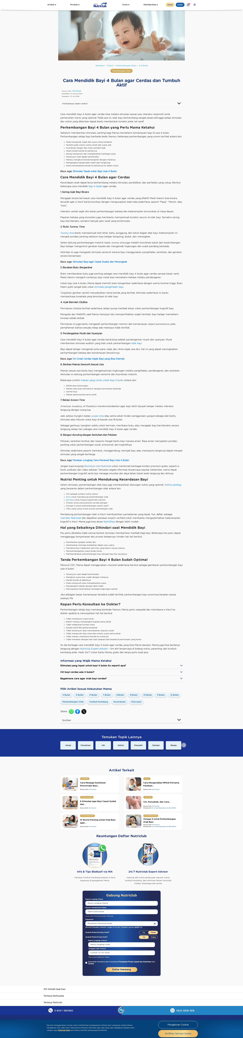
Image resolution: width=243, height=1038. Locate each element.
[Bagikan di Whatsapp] (71, 711)
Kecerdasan (119, 702)
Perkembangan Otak (126, 66)
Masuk (170, 5)
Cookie (91, 963)
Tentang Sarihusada (54, 996)
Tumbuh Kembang (98, 702)
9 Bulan (134, 695)
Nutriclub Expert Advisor (94, 649)
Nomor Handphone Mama (95, 907)
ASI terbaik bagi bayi (54, 989)
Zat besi (70, 500)
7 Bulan (107, 695)
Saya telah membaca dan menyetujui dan (121, 962)
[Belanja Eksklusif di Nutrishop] (188, 5)
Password (89, 919)
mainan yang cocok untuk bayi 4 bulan (102, 380)
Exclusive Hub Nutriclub (97, 466)
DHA (68, 497)
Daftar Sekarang (121, 969)
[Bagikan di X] (83, 711)
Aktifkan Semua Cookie (178, 1034)
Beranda (99, 66)
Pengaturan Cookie (178, 1025)
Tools (125, 5)
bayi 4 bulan (95, 186)
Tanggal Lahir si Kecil (97, 948)
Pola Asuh (136, 702)
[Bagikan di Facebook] (77, 711)
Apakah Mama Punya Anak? (96, 937)
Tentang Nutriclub (53, 1002)
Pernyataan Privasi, (126, 962)
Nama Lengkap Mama (94, 899)
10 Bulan (147, 695)
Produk (74, 5)
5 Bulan (80, 695)
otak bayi (136, 343)
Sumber (66, 720)
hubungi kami (64, 1030)
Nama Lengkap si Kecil (97, 940)
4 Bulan (66, 695)
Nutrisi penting (173, 485)
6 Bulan (93, 695)
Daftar (180, 5)
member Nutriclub (70, 518)
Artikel (50, 5)
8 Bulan (120, 695)
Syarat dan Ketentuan (143, 962)
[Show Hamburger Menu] (194, 4)
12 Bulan (174, 695)
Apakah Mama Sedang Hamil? (97, 932)
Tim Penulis (76, 91)
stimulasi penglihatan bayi (108, 287)
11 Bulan (161, 695)
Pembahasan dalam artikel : (75, 104)
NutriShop (109, 522)
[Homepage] (101, 4)
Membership (150, 5)
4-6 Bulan (143, 66)
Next (183, 745)
